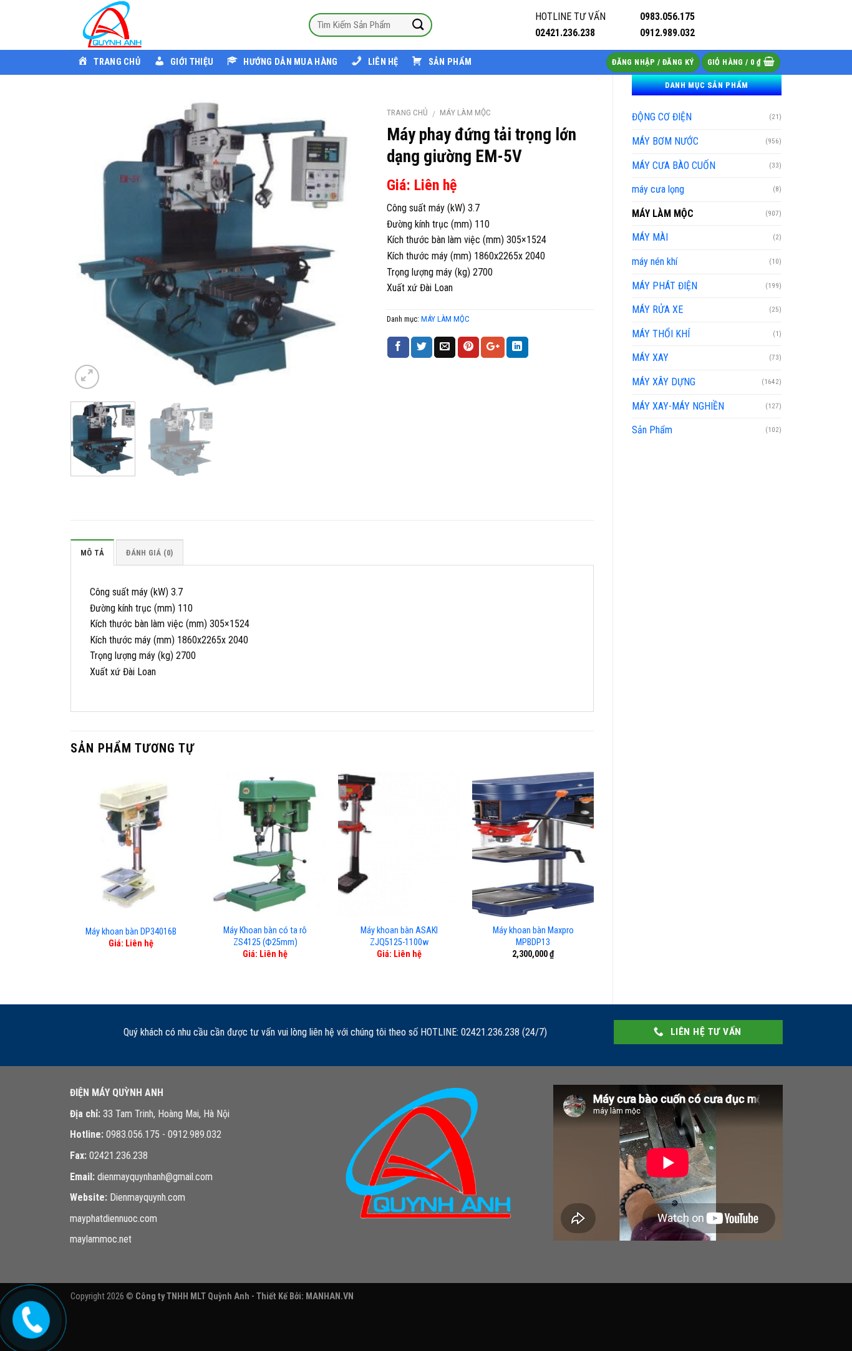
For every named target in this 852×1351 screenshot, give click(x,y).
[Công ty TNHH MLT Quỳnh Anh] (132, 25)
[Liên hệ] (30, 1317)
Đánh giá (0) (149, 552)
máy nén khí (654, 261)
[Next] (346, 245)
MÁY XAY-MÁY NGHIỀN (678, 406)
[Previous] (92, 245)
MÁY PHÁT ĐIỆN (664, 286)
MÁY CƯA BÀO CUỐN (673, 165)
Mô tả (92, 552)
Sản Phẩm (652, 430)
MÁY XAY (650, 357)
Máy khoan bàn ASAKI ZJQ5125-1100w (399, 936)
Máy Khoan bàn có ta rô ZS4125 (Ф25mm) (265, 936)
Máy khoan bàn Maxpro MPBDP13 (533, 936)
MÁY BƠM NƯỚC (665, 141)
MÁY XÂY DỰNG (663, 382)
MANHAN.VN (330, 1296)
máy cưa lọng (658, 189)
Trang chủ (407, 112)
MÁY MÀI (650, 237)
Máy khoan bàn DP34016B (131, 931)
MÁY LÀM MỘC (663, 213)
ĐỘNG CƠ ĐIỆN (662, 117)
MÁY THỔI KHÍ (661, 334)
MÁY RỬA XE (657, 309)
